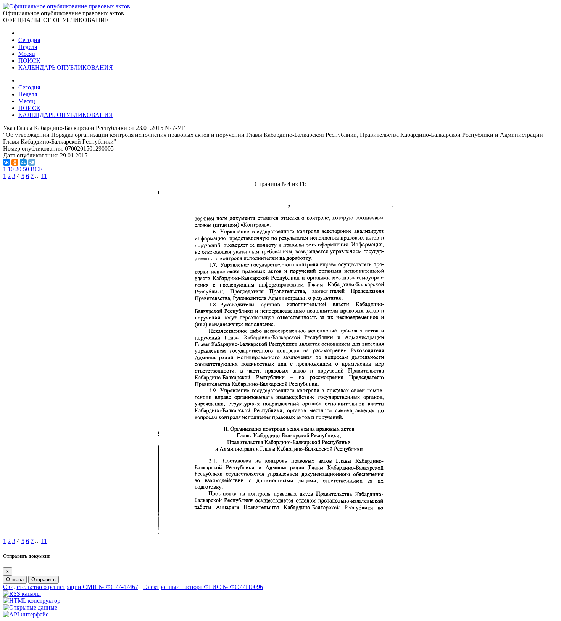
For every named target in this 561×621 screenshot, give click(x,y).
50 (26, 169)
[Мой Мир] (23, 162)
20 (18, 169)
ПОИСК (29, 60)
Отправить (43, 579)
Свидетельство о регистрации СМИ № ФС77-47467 (70, 587)
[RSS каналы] (22, 593)
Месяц (26, 53)
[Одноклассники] (14, 162)
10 (11, 169)
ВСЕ (37, 169)
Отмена (15, 579)
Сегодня (29, 40)
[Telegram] (31, 162)
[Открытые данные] (30, 607)
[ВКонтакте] (6, 162)
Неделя (27, 47)
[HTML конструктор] (31, 600)
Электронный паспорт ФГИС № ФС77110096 (203, 587)
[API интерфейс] (25, 614)
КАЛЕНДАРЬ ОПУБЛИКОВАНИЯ (65, 67)
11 (44, 176)
